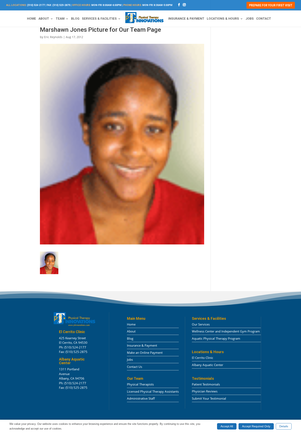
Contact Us (134, 367)
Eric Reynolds (53, 37)
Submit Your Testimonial (209, 398)
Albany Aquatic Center (207, 365)
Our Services (201, 324)
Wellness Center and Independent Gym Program (226, 331)
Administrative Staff (141, 398)
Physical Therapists (140, 384)
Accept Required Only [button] (256, 426)
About (43, 18)
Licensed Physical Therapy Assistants (153, 391)
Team (60, 18)
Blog (75, 18)
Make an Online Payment (145, 352)
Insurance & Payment (186, 18)
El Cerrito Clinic (202, 358)
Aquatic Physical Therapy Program (216, 338)
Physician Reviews (204, 391)
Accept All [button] (227, 426)
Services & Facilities (99, 18)
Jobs (250, 18)
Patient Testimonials (206, 384)
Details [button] (283, 426)
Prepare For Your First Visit (270, 5)
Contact (263, 18)
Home (31, 18)
